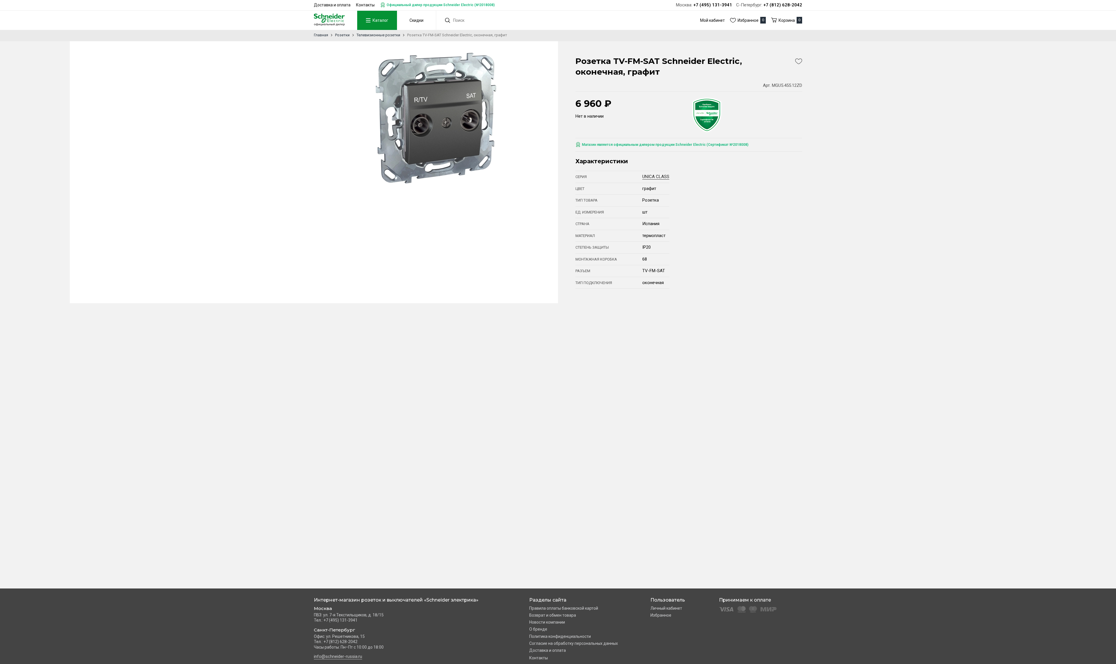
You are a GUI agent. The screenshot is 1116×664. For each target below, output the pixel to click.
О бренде (538, 629)
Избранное (660, 615)
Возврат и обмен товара (552, 615)
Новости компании (547, 622)
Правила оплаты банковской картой (563, 608)
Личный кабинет (666, 608)
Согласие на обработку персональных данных (573, 643)
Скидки (416, 20)
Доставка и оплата (332, 5)
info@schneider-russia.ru (338, 656)
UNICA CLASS (655, 176)
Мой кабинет (712, 20)
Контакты (365, 5)
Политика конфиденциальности (560, 636)
